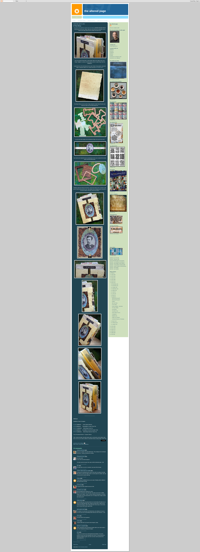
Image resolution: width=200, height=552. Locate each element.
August (113, 290)
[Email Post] (84, 443)
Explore (113, 301)
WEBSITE (112, 49)
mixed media (81, 444)
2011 (112, 327)
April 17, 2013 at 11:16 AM (82, 483)
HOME (74, 20)
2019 (112, 273)
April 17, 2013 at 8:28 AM (81, 455)
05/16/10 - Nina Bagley (114, 267)
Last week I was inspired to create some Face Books (84, 27)
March (113, 321)
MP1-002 (75, 431)
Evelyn (78, 478)
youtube (111, 55)
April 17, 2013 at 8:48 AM (81, 469)
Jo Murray (79, 484)
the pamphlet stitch (99, 67)
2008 (112, 332)
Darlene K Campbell (81, 525)
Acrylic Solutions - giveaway (117, 306)
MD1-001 (75, 428)
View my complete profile (114, 27)
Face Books (114, 309)
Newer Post (75, 544)
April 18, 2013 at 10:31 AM (82, 524)
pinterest (111, 53)
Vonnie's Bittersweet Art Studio (83, 470)
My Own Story (115, 303)
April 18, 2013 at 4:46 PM (81, 530)
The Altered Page (95, 11)
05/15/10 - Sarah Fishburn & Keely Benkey (118, 266)
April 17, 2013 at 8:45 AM (81, 464)
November (114, 285)
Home (90, 544)
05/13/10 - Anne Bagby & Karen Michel (117, 263)
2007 (112, 334)
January (114, 324)
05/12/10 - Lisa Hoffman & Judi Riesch (117, 262)
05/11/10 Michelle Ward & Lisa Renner (117, 260)
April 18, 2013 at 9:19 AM (81, 514)
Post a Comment (76, 541)
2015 (112, 279)
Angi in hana (79, 500)
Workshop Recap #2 (116, 298)
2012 (112, 326)
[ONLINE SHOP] (81, 20)
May (113, 295)
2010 (112, 329)
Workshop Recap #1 (116, 299)
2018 (112, 274)
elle (77, 465)
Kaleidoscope (114, 315)
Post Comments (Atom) (83, 546)
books (77, 444)
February (114, 322)
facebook (111, 51)
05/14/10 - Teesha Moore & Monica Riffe (117, 264)
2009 (112, 331)
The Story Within (115, 307)
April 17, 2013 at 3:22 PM (81, 488)
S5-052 (74, 426)
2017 (112, 276)
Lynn (78, 532)
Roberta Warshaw (80, 450)
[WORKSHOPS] (91, 20)
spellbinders (86, 444)
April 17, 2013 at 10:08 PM (82, 508)
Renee (78, 520)
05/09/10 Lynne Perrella (114, 257)
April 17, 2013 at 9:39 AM (81, 477)
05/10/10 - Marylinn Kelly (114, 259)
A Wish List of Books (116, 317)
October (114, 287)
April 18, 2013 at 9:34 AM (81, 519)
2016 (112, 277)
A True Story (77, 26)
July (113, 292)
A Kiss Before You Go (116, 312)
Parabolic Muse (80, 489)
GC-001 (74, 424)
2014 (112, 281)
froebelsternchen (81, 456)
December (114, 284)
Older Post (104, 544)
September (114, 288)
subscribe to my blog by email (115, 56)
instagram (112, 52)
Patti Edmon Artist (81, 509)
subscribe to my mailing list (115, 58)
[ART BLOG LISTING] (102, 20)
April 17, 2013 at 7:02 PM (81, 498)
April (113, 296)
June (113, 293)
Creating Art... (114, 314)
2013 (112, 282)
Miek (78, 515)
